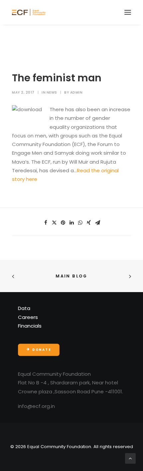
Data (24, 308)
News (52, 92)
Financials (30, 325)
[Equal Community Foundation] (29, 12)
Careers (28, 317)
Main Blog (71, 276)
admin (76, 92)
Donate (41, 350)
